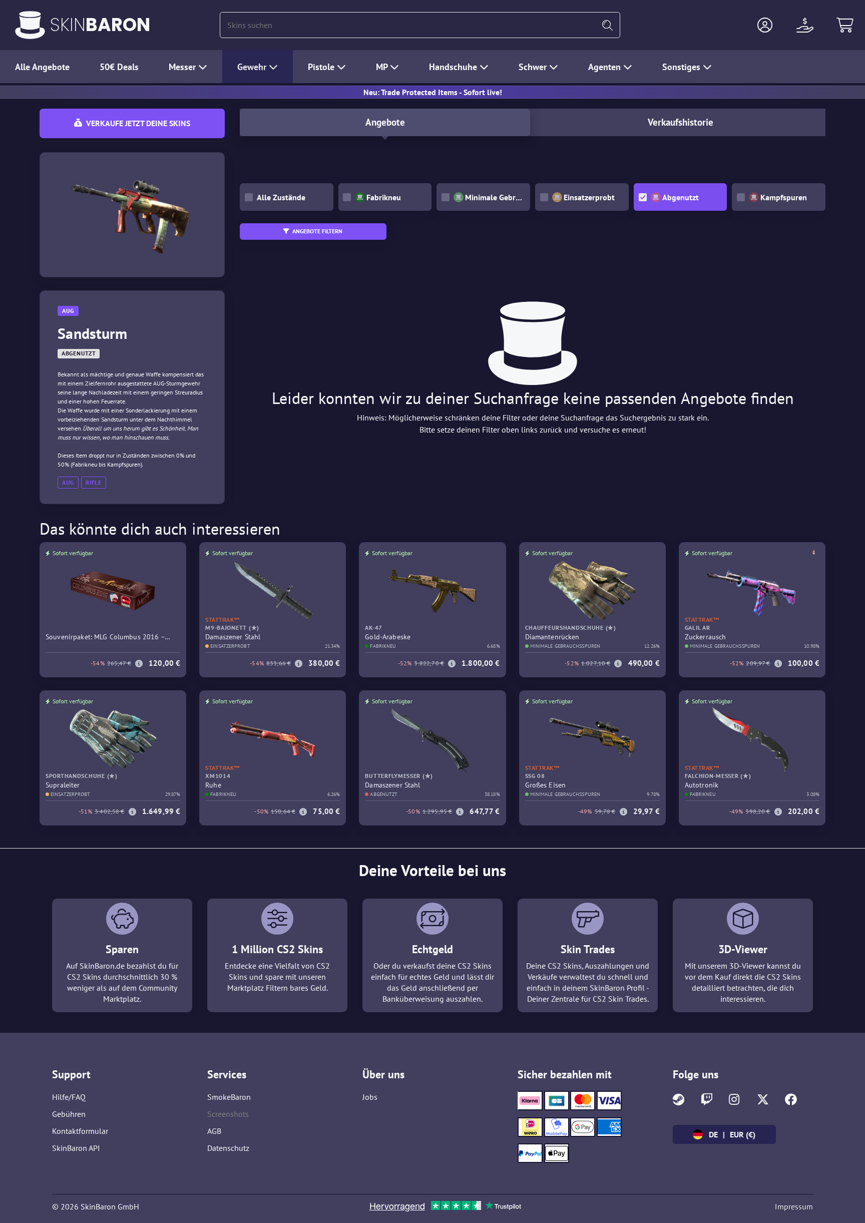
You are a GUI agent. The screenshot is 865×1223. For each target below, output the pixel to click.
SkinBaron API (76, 1148)
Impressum (794, 1206)
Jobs (369, 1097)
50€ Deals (119, 67)
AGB (214, 1131)
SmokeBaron (229, 1097)
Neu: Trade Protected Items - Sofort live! (432, 92)
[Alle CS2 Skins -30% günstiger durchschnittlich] (30, 25)
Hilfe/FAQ (69, 1097)
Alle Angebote (42, 67)
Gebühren (69, 1114)
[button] (765, 25)
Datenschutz (228, 1148)
